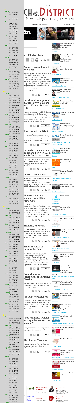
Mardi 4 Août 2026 (13, 14)
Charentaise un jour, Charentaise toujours (66, 283)
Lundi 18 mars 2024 (13, 294)
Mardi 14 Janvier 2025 (14, 201)
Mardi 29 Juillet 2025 (13, 143)
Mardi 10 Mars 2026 (13, 66)
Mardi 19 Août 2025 (13, 138)
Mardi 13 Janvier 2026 (14, 86)
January (7, 79)
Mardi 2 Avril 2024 (13, 282)
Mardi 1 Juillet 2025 (13, 148)
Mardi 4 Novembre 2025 (14, 112)
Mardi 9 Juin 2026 (13, 31)
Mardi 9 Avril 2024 (13, 281)
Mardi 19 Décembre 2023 (14, 320)
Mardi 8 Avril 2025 (13, 176)
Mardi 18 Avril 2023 (13, 397)
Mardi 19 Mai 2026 (13, 38)
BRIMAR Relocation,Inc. (59, 86)
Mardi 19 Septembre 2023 (14, 351)
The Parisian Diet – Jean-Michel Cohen (63, 324)
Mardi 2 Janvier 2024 (13, 311)
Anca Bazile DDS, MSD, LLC (60, 97)
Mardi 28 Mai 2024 (13, 267)
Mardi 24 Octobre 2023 (14, 339)
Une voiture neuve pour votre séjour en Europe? (66, 307)
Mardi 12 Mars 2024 (13, 289)
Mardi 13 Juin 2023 (13, 380)
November (8, 104)
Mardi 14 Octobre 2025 (14, 121)
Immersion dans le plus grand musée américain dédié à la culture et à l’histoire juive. (36, 346)
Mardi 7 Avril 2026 (13, 55)
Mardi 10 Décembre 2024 (14, 212)
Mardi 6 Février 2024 (13, 301)
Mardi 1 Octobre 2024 (14, 234)
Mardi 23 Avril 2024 (13, 277)
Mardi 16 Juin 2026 (13, 28)
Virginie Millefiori (57, 346)
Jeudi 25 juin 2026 (13, 23)
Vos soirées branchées (35, 296)
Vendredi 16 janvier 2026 (14, 85)
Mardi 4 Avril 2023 (13, 401)
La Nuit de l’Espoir (34, 174)
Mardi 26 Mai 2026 (13, 37)
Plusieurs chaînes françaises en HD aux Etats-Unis (35, 198)
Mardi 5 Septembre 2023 (14, 354)
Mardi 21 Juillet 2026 (13, 18)
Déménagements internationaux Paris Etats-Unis (66, 80)
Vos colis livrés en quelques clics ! (65, 161)
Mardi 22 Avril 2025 (13, 172)
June (6, 21)
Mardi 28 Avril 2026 (13, 47)
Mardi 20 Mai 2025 (13, 164)
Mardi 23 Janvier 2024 (14, 306)
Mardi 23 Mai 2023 (13, 387)
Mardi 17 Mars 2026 (13, 64)
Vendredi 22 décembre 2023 (15, 318)
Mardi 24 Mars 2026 (13, 61)
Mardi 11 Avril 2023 (13, 399)
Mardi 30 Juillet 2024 (13, 251)
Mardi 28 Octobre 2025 (14, 116)
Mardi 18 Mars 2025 (13, 183)
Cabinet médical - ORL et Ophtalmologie (67, 125)
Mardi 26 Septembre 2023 (14, 349)
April (6, 45)
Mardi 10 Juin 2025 (13, 155)
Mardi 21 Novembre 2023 (14, 329)
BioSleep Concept (57, 120)
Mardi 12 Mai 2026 (13, 40)
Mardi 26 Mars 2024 (13, 286)
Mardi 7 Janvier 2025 (13, 203)
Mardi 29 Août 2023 (13, 358)
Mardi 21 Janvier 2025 (14, 200)
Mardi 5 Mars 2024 (13, 291)
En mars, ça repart (34, 225)
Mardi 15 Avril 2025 (13, 174)
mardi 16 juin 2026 (13, 26)
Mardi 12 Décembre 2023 (14, 322)
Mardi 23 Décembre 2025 (14, 97)
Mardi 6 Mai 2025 (13, 167)
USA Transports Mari (58, 108)
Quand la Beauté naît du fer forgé (67, 231)
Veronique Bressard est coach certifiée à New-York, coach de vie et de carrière (66, 58)
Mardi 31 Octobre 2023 (14, 337)
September (8, 124)
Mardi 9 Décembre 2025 (14, 100)
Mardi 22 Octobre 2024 (14, 227)
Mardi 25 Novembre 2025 (14, 105)
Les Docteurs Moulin (58, 131)
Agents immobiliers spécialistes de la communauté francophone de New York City (62, 270)
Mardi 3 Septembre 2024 (14, 241)
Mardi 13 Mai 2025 (13, 165)
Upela (53, 167)
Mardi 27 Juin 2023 (13, 377)
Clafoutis (54, 156)
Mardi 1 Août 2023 (13, 365)
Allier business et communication (33, 248)
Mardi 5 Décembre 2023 (14, 324)
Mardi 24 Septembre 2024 (14, 236)
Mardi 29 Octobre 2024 (14, 226)
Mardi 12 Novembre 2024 (14, 220)
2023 (4, 315)
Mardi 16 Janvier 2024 (14, 308)
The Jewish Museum (35, 340)
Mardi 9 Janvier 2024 (13, 310)
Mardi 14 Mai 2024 (13, 270)
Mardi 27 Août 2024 (13, 244)
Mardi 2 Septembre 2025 (14, 133)
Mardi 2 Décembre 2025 (14, 102)
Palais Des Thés (56, 380)
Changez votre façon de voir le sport (66, 255)
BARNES (54, 51)
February (7, 69)
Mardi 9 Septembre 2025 (14, 131)
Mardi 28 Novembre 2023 (14, 327)
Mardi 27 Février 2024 (14, 296)
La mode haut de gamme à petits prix (66, 68)
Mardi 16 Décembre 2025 (14, 98)
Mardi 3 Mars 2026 (13, 67)
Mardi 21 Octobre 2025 (14, 117)
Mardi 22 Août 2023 (13, 360)
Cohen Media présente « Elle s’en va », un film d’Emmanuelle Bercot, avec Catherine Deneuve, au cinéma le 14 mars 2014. (37, 162)
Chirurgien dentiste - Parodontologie (66, 90)
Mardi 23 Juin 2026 (13, 25)
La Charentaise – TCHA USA (60, 290)
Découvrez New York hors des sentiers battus (66, 352)
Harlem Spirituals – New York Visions (63, 358)
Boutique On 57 (56, 74)
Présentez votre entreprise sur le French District (37, 276)
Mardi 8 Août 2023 (13, 363)
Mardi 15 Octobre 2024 (14, 229)
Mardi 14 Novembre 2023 (14, 330)
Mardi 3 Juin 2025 (13, 157)
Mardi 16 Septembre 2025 (14, 129)
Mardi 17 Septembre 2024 (14, 238)
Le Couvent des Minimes (59, 215)
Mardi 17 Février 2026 (14, 74)
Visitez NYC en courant (65, 197)
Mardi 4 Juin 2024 (13, 263)
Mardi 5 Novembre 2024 (14, 222)
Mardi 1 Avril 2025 (13, 179)
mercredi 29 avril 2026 (14, 54)
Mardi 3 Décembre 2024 (14, 214)
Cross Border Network (58, 192)
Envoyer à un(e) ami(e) (69, 24)
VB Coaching (55, 63)
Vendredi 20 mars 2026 (14, 62)
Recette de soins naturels (65, 208)
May (6, 35)
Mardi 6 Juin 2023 (13, 382)
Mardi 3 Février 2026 (13, 78)
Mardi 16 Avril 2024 (13, 279)
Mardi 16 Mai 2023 (13, 389)
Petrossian (55, 301)
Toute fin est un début (35, 131)
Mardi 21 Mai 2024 (13, 268)
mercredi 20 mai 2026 (13, 42)
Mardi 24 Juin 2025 (13, 150)
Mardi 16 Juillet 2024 (13, 253)
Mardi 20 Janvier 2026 (14, 83)
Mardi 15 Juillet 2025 (13, 145)
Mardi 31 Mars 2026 (13, 59)
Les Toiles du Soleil (57, 369)
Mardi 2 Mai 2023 (13, 392)
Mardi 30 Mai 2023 (13, 385)
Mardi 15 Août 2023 (13, 361)
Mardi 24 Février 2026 (14, 71)
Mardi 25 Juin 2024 (13, 258)
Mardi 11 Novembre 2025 (14, 110)
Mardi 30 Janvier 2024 (14, 305)
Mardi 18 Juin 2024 (13, 260)
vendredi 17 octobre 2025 (14, 119)
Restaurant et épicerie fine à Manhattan (67, 294)
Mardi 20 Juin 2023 (13, 378)
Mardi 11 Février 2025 (14, 193)
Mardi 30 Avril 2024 (13, 275)
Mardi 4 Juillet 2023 (13, 373)
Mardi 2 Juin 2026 (13, 33)
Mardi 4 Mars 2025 (13, 186)
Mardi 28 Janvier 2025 (14, 198)
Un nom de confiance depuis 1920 (67, 102)
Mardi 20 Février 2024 (14, 298)
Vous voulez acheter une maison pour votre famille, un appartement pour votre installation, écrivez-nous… (37, 329)
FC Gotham (55, 262)
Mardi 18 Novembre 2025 (14, 109)
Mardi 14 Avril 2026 (13, 50)
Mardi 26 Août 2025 (13, 136)
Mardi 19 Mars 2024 (13, 287)
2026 (4, 9)
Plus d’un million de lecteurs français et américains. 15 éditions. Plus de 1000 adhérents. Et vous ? (37, 285)
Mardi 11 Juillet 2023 (13, 372)
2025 (4, 92)
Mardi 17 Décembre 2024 (14, 210)
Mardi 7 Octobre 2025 (14, 122)
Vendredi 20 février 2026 (14, 73)
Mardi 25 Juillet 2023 (13, 368)
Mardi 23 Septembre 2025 (14, 128)
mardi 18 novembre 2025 (14, 107)
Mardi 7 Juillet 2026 (13, 19)
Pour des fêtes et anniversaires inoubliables (65, 150)
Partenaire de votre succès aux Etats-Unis (67, 185)
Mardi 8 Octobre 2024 (14, 231)
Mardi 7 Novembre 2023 (14, 332)
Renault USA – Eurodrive (59, 312)
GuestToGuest (56, 335)
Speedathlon (55, 203)
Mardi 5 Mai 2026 (13, 43)
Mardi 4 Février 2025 (13, 195)
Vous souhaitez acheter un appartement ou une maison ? (36, 320)
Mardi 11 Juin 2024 (13, 262)
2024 (4, 207)
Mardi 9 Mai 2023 (13, 390)
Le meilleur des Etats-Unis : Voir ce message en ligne (39, 5)
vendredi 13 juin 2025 (13, 153)
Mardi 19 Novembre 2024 (14, 219)
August (7, 11)
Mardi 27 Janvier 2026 (14, 81)
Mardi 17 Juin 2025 (13, 152)
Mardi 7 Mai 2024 (13, 272)
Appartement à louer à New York (36, 68)
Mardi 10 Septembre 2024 (14, 239)
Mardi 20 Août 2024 (13, 246)
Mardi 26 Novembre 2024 (14, 217)
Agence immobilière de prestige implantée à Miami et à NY (67, 45)
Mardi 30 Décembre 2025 (14, 95)
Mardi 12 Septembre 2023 (14, 353)
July (6, 16)
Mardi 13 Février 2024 (14, 299)
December (8, 93)
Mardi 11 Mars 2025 (13, 184)
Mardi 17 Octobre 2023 (14, 341)
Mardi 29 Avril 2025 (13, 171)
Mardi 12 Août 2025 (13, 140)
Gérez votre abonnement (39, 397)
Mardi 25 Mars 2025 (13, 181)
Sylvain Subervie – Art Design (60, 237)
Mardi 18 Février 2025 (14, 191)
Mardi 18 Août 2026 (13, 13)
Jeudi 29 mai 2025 (13, 162)
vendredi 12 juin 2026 (13, 30)
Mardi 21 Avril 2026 (13, 49)
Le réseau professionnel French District (41, 388)
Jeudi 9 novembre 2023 (14, 334)
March (7, 57)
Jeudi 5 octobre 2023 (13, 344)
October (7, 114)
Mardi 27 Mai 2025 (13, 160)
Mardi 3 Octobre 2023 (14, 346)
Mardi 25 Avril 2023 (13, 396)
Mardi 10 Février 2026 (14, 76)
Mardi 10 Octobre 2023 (14, 342)
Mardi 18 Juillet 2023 (13, 370)
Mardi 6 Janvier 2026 (13, 88)
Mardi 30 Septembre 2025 (14, 126)
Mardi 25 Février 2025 (14, 189)
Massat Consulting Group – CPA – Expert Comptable (62, 144)
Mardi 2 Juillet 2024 (13, 255)
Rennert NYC (55, 226)
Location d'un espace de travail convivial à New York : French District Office (37, 104)
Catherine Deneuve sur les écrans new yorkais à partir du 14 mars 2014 (37, 152)
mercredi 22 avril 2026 (14, 52)
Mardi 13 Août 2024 (13, 248)
